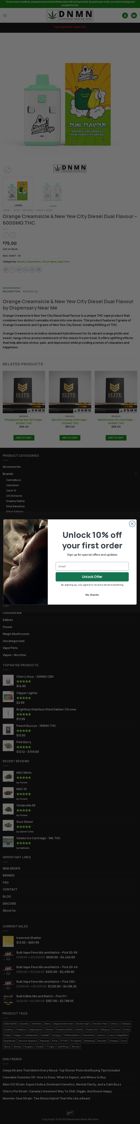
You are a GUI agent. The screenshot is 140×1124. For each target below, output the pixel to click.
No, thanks (92, 595)
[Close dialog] (132, 524)
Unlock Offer (92, 577)
